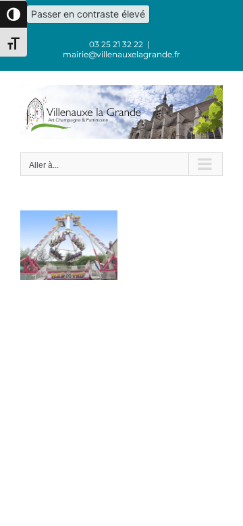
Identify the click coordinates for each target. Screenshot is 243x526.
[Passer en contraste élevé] (13, 14)
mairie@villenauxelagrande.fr (121, 54)
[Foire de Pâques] (68, 217)
